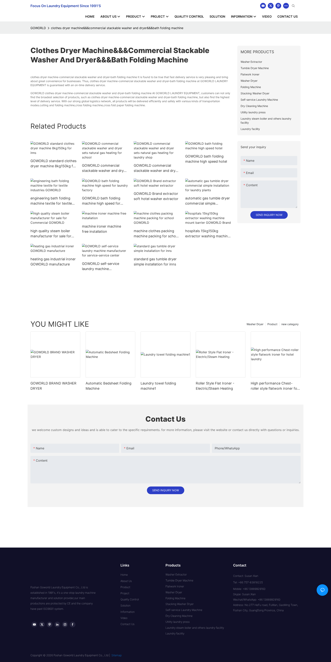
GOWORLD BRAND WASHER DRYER (53, 385)
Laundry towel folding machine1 (158, 385)
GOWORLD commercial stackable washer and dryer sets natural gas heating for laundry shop (156, 168)
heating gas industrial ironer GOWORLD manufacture (53, 261)
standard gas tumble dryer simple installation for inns (155, 261)
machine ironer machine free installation (101, 228)
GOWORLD (38, 28)
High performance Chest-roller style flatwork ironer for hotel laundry (274, 386)
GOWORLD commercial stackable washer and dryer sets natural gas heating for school (104, 168)
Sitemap (116, 655)
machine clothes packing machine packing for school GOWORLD (156, 234)
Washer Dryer (255, 324)
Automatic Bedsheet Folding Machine (108, 385)
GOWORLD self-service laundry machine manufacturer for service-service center (103, 266)
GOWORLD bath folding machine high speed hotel (206, 158)
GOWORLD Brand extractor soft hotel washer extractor (156, 196)
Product (272, 324)
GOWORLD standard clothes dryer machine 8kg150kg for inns (53, 164)
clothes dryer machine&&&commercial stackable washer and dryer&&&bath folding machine (117, 28)
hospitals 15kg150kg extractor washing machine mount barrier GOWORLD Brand (207, 234)
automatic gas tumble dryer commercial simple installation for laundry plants (207, 201)
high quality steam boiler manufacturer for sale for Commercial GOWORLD (50, 234)
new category (290, 324)
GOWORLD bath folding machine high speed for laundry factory (101, 201)
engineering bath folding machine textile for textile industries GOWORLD (51, 201)
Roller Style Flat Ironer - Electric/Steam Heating (215, 385)
